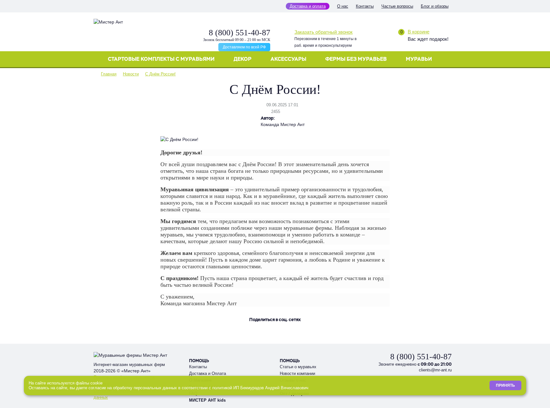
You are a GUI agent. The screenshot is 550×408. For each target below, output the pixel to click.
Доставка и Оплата (207, 373)
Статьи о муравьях (298, 366)
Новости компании (297, 373)
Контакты (365, 6)
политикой (222, 387)
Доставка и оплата (308, 6)
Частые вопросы (397, 6)
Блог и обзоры (434, 6)
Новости (131, 74)
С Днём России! (160, 74)
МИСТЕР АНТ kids (207, 400)
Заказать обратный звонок (323, 32)
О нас (342, 6)
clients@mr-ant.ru (435, 370)
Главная (108, 74)
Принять (505, 385)
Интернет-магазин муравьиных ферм (129, 364)
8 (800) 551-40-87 (239, 32)
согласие (97, 387)
